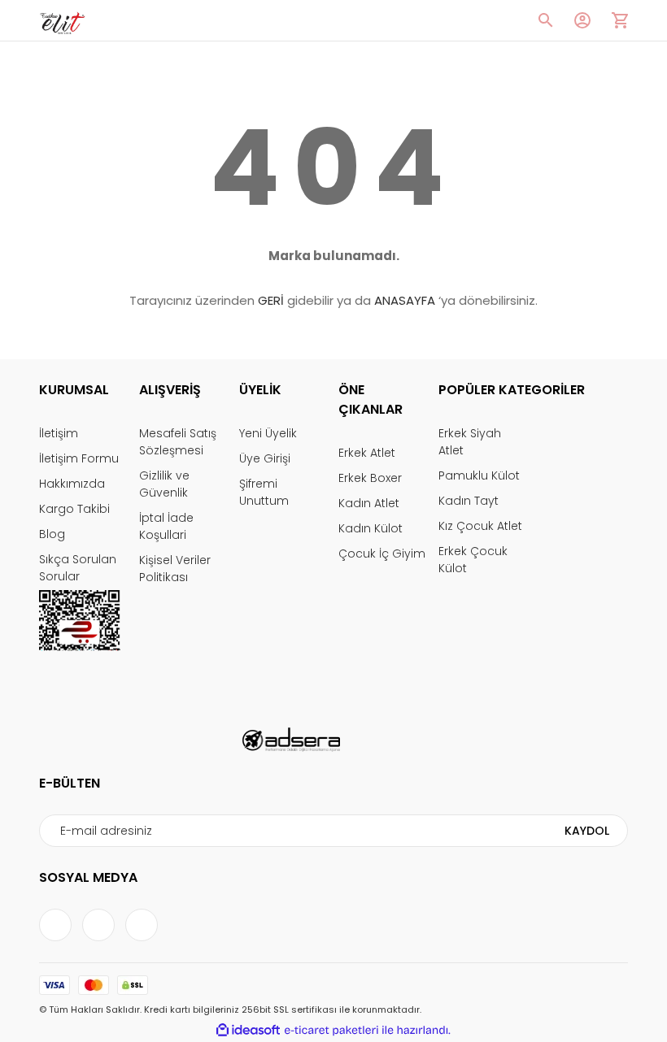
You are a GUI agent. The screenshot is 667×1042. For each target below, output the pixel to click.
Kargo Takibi (74, 509)
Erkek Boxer (370, 478)
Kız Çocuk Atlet (480, 526)
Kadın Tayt (468, 501)
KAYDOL (587, 831)
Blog (52, 534)
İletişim (58, 433)
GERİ (271, 300)
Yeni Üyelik (268, 433)
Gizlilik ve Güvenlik (164, 484)
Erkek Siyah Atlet (469, 441)
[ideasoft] (248, 1030)
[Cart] (620, 20)
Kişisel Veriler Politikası (175, 568)
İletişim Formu (79, 458)
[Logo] (62, 20)
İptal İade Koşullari (166, 526)
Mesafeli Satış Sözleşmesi (177, 441)
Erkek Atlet (366, 453)
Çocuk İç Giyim (381, 553)
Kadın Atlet (368, 503)
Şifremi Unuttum (264, 492)
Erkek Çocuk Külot (473, 559)
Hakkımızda (72, 483)
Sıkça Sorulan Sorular (77, 567)
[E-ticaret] (331, 1029)
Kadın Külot (370, 528)
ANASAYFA (404, 300)
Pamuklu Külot (479, 475)
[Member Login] (582, 20)
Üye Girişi (264, 458)
